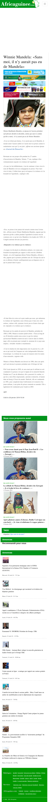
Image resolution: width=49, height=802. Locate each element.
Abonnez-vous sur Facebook (30, 784)
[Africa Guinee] (19, 4)
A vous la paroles (22, 781)
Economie (20, 773)
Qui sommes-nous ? (30, 793)
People (39, 778)
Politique (38, 773)
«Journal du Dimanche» (14, 149)
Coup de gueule (28, 775)
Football (22, 778)
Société (15, 773)
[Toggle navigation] (45, 4)
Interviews (20, 775)
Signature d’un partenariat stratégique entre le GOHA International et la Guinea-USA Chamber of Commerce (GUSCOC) (20, 568)
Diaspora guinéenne (32, 781)
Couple (35, 778)
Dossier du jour (37, 775)
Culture (27, 778)
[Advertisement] (24, 26)
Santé (31, 778)
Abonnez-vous (17, 784)
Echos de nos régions (29, 773)
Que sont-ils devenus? (17, 534)
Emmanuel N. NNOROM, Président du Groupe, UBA (19, 631)
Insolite (15, 781)
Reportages (16, 778)
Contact (26, 791)
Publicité (21, 791)
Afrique (43, 773)
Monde (15, 775)
